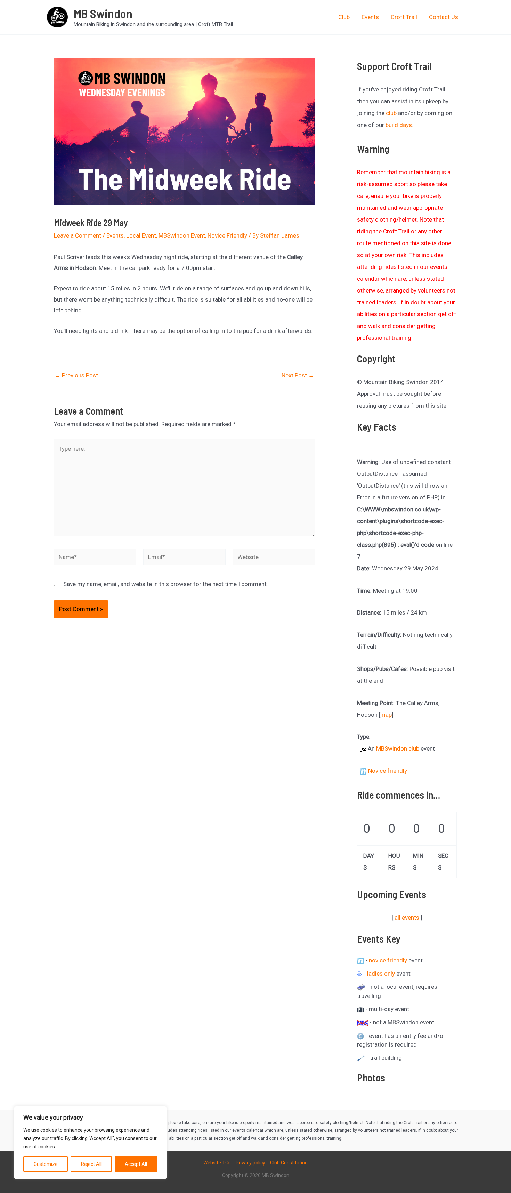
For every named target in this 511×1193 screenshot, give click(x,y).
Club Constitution (289, 1163)
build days (399, 124)
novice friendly (388, 960)
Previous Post (76, 375)
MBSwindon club (397, 748)
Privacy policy (250, 1163)
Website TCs (217, 1163)
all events (407, 917)
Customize (46, 1164)
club (391, 113)
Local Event (141, 235)
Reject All (91, 1164)
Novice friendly (387, 770)
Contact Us (443, 17)
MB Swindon (103, 13)
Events (370, 17)
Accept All (136, 1164)
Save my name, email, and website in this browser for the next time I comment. (165, 584)
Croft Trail (404, 17)
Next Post (298, 375)
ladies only (381, 973)
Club (344, 17)
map (386, 714)
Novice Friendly (227, 235)
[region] (90, 1142)
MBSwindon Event (182, 235)
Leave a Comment (77, 235)
